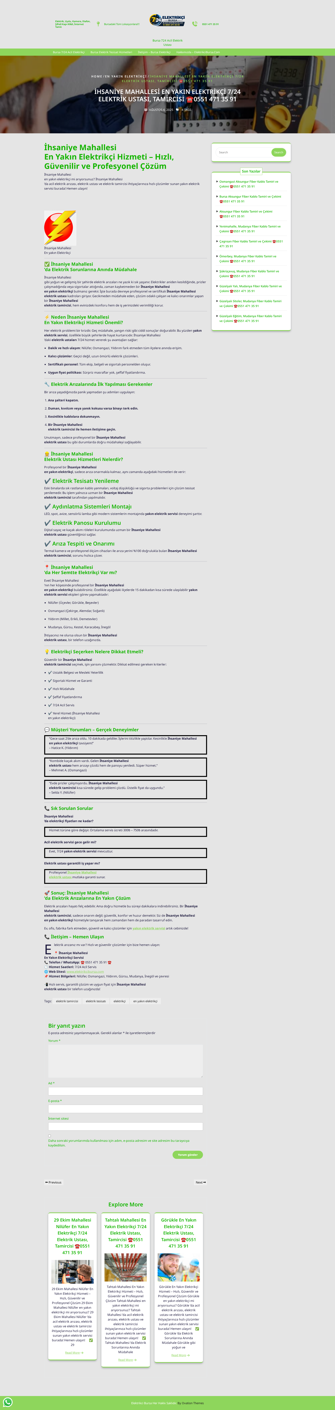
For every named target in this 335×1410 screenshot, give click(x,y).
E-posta (55, 1101)
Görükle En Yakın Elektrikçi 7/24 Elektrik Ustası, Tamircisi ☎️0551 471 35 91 (178, 1233)
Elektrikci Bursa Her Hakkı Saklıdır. (167, 1403)
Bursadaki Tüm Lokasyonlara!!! (122, 24)
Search (278, 152)
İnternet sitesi (58, 1118)
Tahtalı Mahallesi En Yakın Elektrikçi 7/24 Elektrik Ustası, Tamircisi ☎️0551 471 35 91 (125, 1233)
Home (96, 76)
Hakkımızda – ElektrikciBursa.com (198, 52)
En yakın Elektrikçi (126, 76)
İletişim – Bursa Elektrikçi (154, 52)
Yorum (54, 1041)
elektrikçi (120, 1001)
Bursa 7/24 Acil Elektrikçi (69, 52)
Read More (72, 1352)
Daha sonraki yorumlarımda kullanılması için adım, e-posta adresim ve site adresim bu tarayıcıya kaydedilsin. (118, 1142)
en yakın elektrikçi (145, 1001)
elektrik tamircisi (67, 1001)
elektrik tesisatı (96, 1001)
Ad (51, 1083)
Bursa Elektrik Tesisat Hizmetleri (111, 52)
